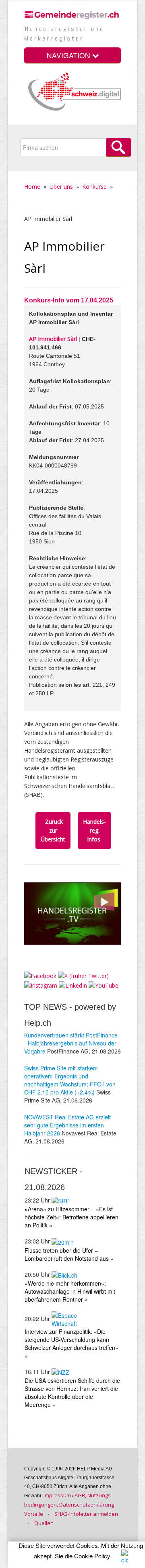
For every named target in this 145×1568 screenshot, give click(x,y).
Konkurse (94, 186)
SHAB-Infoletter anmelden (86, 1513)
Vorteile (33, 1513)
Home (32, 186)
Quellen (44, 1523)
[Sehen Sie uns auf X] (83, 975)
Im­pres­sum (57, 1495)
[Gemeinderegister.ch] (72, 14)
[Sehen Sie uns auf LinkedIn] (73, 984)
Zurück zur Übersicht (53, 830)
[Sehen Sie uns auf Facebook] (40, 975)
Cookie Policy (92, 1556)
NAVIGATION (69, 55)
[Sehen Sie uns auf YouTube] (103, 984)
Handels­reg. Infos (94, 830)
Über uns (61, 186)
